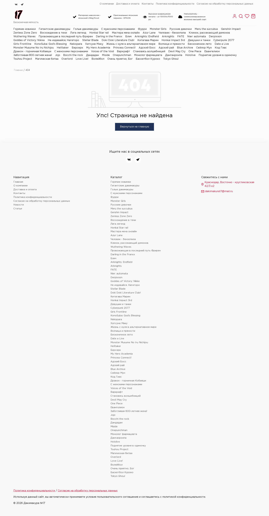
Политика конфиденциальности (175, 4)
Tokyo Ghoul (171, 59)
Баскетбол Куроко (148, 59)
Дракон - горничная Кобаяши (32, 51)
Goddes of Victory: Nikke (29, 40)
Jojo (57, 55)
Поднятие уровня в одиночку (218, 55)
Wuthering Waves (24, 36)
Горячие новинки (24, 29)
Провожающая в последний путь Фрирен (66, 36)
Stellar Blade (90, 40)
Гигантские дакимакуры (54, 29)
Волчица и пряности (171, 44)
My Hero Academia (98, 48)
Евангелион (212, 51)
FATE (180, 36)
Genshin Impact (231, 29)
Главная (18, 70)
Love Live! (82, 59)
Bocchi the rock (73, 55)
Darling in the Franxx (109, 36)
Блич (128, 36)
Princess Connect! (124, 48)
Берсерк (77, 48)
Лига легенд (78, 33)
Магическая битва (46, 59)
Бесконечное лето (200, 44)
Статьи (17, 209)
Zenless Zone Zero (25, 33)
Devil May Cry (176, 51)
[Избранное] (247, 18)
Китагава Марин (147, 40)
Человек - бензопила (172, 33)
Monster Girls (158, 29)
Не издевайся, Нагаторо (63, 40)
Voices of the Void (102, 51)
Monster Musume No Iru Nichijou (33, 48)
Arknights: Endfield (147, 36)
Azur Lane (149, 33)
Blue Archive (185, 48)
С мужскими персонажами (118, 29)
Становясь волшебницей (149, 51)
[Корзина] (253, 18)
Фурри (142, 29)
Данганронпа (173, 55)
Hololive (190, 55)
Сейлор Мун (204, 48)
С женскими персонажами (71, 51)
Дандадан (92, 55)
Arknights (168, 36)
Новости (18, 205)
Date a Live (222, 44)
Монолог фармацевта (148, 55)
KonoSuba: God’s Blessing (50, 44)
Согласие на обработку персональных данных (225, 4)
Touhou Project (22, 59)
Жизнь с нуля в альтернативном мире (130, 44)
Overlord (67, 59)
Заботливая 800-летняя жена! (32, 55)
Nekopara (76, 44)
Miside (106, 55)
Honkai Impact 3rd (173, 40)
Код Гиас (221, 48)
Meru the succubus (206, 29)
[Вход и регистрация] (234, 18)
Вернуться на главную (134, 127)
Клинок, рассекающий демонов (209, 33)
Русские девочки (181, 29)
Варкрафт (123, 51)
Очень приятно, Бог (120, 59)
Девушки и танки (199, 40)
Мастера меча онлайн (126, 33)
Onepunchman (122, 55)
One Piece (195, 51)
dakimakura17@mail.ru (219, 191)
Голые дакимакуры (85, 29)
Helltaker (63, 48)
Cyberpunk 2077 (223, 40)
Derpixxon (215, 36)
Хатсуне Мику (94, 44)
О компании (107, 4)
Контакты (147, 4)
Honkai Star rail (99, 33)
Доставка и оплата (127, 4)
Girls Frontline (22, 44)
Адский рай (166, 48)
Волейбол (98, 59)
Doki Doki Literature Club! (118, 40)
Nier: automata (196, 36)
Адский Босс (147, 48)
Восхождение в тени (53, 33)
